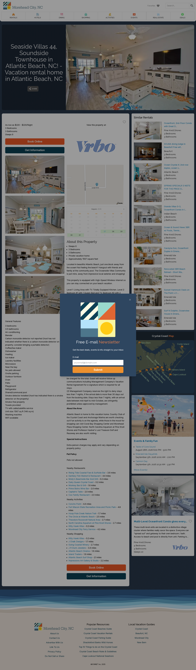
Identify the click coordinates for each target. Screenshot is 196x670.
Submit (98, 369)
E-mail (76, 357)
